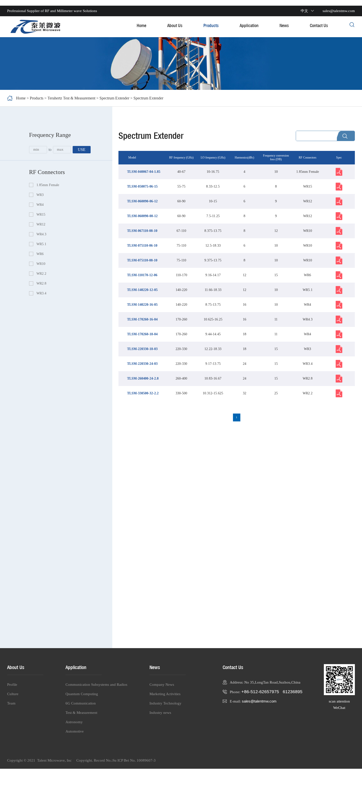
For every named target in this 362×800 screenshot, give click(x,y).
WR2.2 (41, 273)
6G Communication (81, 703)
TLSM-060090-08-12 (142, 216)
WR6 (40, 254)
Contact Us (319, 25)
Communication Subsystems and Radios (96, 685)
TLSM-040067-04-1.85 (143, 172)
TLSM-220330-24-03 (142, 364)
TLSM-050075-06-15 (142, 186)
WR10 (40, 264)
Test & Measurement (81, 713)
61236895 (292, 691)
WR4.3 (41, 234)
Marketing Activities (165, 694)
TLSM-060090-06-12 (142, 201)
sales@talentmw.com (259, 701)
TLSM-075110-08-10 (142, 260)
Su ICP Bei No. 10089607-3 (134, 760)
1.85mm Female (47, 185)
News (284, 25)
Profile (12, 685)
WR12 (40, 224)
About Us (174, 25)
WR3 (40, 195)
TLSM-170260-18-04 (142, 334)
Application (249, 25)
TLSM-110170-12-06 (142, 275)
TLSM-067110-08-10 (142, 231)
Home (141, 25)
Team (11, 703)
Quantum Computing (82, 694)
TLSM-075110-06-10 (142, 245)
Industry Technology (165, 703)
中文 (304, 11)
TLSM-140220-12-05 (142, 290)
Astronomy (74, 722)
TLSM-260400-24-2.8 (143, 378)
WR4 (40, 205)
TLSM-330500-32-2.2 (143, 393)
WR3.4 (41, 293)
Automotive (75, 731)
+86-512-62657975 (260, 691)
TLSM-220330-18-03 (142, 349)
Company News (161, 685)
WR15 (40, 214)
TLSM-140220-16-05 (142, 304)
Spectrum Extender (114, 98)
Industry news (160, 713)
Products (211, 25)
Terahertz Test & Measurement (72, 98)
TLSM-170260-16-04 (142, 319)
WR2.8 (41, 283)
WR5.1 (41, 244)
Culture (12, 694)
